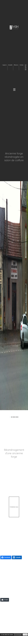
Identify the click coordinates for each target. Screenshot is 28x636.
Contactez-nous (14, 507)
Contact (21, 65)
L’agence (4, 65)
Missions (16, 65)
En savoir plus (17, 634)
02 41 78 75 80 (25, 67)
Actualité (10, 65)
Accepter (25, 634)
